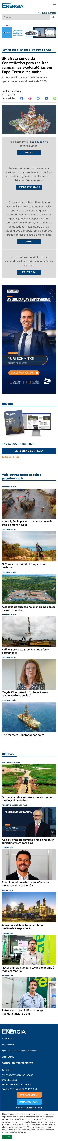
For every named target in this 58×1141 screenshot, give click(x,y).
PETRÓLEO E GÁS (9, 487)
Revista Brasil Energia (16, 49)
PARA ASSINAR (29, 1095)
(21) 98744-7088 (25, 1075)
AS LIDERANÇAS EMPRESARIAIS (14, 805)
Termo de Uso (33, 1127)
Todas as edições (10, 456)
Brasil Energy (8, 1056)
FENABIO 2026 (7, 848)
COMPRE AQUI (29, 272)
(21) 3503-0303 (9, 1075)
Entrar (29, 152)
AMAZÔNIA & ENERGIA (11, 762)
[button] (54, 5)
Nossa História (8, 1044)
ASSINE (29, 241)
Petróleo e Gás (41, 49)
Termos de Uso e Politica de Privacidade (20, 1050)
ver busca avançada (47, 12)
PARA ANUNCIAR (29, 1102)
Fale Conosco (8, 1038)
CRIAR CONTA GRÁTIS (29, 187)
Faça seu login (38, 141)
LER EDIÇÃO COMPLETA (29, 451)
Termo (23, 1132)
